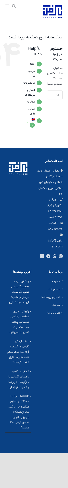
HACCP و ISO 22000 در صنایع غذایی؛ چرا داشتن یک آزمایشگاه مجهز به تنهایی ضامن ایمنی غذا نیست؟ (18, 412)
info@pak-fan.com (55, 243)
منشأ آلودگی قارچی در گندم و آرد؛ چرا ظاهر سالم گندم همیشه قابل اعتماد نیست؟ (18, 352)
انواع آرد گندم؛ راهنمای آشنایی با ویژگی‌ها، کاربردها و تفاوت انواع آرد (18, 379)
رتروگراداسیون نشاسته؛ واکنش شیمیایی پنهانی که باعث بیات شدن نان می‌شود (19, 322)
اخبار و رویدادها (30, 92)
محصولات (29, 82)
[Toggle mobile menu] (7, 6)
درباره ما (55, 281)
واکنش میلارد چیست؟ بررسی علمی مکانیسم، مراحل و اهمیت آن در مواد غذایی (19, 292)
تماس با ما (31, 111)
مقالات (31, 101)
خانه (32, 64)
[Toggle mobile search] (14, 6)
